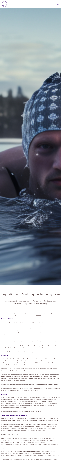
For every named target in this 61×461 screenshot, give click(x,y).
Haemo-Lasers (36, 411)
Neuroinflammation (6, 403)
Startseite (38, 315)
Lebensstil (41, 438)
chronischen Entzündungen (13, 424)
